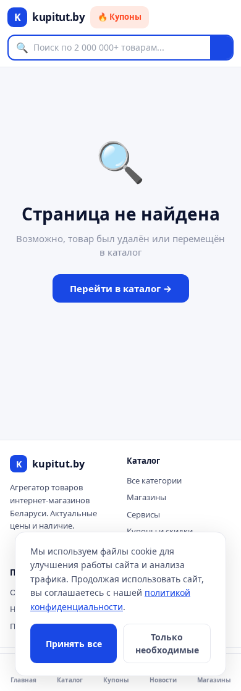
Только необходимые (167, 643)
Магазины (146, 497)
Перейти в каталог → (121, 288)
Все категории (154, 480)
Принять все (74, 644)
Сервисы (143, 514)
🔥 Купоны (120, 16)
